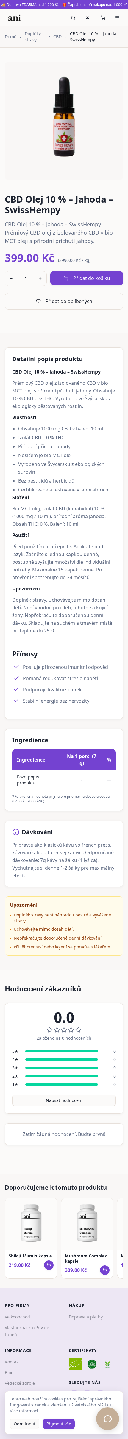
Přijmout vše (58, 1424)
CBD (57, 36)
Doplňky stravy (33, 36)
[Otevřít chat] (107, 1418)
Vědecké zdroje (20, 1383)
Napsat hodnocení (64, 1100)
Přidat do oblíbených (69, 301)
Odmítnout (24, 1424)
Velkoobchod (17, 1317)
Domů (11, 36)
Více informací (24, 1411)
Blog (9, 1372)
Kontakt (12, 1362)
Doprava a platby (86, 1317)
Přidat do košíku (91, 278)
